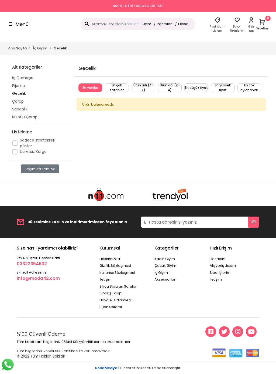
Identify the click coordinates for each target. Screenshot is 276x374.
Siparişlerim (220, 272)
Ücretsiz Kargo (33, 151)
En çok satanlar (117, 87)
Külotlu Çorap (24, 117)
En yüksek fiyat (223, 87)
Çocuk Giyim (165, 265)
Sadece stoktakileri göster (37, 143)
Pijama (18, 85)
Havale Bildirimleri (115, 300)
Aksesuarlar (164, 279)
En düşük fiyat (196, 87)
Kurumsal (109, 248)
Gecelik (19, 93)
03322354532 (32, 264)
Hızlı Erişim (221, 248)
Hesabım (218, 258)
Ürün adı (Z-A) (170, 87)
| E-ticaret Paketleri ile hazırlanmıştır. (138, 367)
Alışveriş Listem (223, 265)
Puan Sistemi (110, 306)
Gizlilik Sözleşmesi (115, 265)
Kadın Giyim (164, 258)
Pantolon (164, 23)
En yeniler (90, 87)
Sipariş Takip (110, 293)
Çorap (18, 101)
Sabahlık (19, 109)
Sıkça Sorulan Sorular (118, 286)
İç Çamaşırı (22, 77)
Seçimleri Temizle (40, 168)
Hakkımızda (109, 258)
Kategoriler (166, 248)
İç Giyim (161, 272)
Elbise (183, 23)
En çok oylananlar (249, 87)
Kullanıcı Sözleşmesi (117, 272)
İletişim (105, 279)
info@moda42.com (38, 278)
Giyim (146, 23)
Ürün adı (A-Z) (143, 87)
